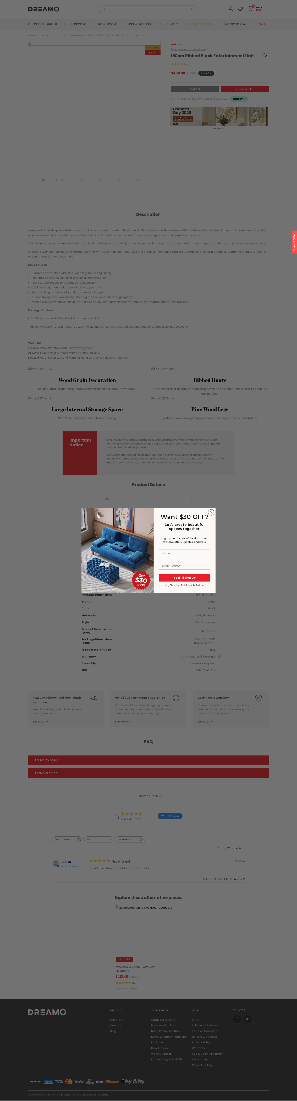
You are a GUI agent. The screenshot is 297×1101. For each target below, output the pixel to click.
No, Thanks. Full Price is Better (185, 585)
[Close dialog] (211, 512)
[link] (117, 526)
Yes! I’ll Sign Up (185, 578)
